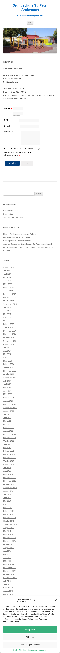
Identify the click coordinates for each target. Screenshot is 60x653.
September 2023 (10, 378)
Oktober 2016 (8, 574)
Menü (30, 22)
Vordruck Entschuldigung (13, 217)
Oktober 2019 (8, 484)
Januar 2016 (8, 591)
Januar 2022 (8, 431)
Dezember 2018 (9, 514)
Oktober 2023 (8, 374)
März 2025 (7, 321)
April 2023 (7, 391)
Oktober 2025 (8, 301)
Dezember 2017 (9, 538)
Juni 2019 (7, 498)
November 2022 (9, 404)
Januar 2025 (8, 327)
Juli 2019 (7, 494)
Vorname (16, 111)
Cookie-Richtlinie (19, 650)
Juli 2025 (7, 307)
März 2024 (7, 361)
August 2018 (8, 528)
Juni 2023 (7, 384)
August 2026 (8, 267)
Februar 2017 (8, 564)
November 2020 (9, 458)
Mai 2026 (7, 277)
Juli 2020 (7, 468)
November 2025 (9, 297)
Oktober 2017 (8, 544)
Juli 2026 (7, 271)
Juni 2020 (7, 471)
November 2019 (9, 481)
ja (42, 148)
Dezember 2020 (9, 454)
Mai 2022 (7, 421)
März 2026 (7, 284)
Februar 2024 (8, 364)
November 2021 (9, 438)
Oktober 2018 (8, 521)
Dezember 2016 (9, 568)
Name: (7, 108)
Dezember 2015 (9, 594)
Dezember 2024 (9, 331)
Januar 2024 (8, 368)
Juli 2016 (7, 581)
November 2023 (9, 371)
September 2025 (10, 304)
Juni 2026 (7, 274)
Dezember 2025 (9, 294)
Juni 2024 (7, 351)
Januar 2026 (8, 291)
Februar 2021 (8, 451)
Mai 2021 (7, 448)
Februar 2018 (8, 534)
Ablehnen (30, 637)
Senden (12, 163)
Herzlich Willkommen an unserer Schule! (19, 234)
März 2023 (7, 394)
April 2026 (7, 281)
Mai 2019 (7, 501)
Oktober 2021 (8, 441)
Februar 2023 (8, 398)
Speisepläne (8, 214)
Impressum (43, 650)
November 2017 (9, 541)
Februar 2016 (8, 588)
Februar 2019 (8, 511)
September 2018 (10, 524)
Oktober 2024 (8, 338)
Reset (27, 163)
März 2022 (7, 424)
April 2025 (7, 317)
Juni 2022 (7, 418)
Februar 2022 (8, 428)
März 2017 (7, 561)
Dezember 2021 (9, 434)
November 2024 (9, 334)
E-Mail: (7, 120)
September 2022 (10, 408)
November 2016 (9, 571)
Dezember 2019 (9, 478)
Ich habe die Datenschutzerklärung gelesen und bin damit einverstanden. (18, 152)
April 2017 (7, 558)
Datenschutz (32, 650)
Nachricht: (9, 131)
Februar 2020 (8, 474)
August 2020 (8, 464)
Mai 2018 (7, 531)
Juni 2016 (7, 584)
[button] (55, 600)
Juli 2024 (7, 348)
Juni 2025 (7, 311)
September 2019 (10, 488)
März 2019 (7, 508)
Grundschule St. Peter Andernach (30, 7)
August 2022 (8, 411)
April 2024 (7, 358)
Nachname (16, 115)
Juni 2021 (7, 444)
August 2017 (8, 548)
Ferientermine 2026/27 (12, 211)
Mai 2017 (7, 554)
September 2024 (10, 341)
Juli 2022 (7, 414)
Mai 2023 (7, 388)
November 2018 (9, 518)
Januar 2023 (8, 401)
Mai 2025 (7, 314)
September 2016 (10, 578)
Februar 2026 (8, 287)
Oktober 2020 (8, 461)
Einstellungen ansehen (30, 645)
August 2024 (8, 344)
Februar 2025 (8, 324)
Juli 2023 (7, 381)
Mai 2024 (7, 354)
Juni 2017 (7, 551)
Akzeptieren (30, 629)
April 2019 (7, 504)
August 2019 (8, 491)
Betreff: (7, 126)
